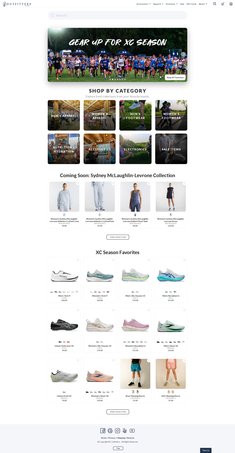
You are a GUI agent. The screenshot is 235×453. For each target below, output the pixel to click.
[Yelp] (125, 430)
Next (183, 54)
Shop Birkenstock (175, 77)
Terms (103, 438)
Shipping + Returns (125, 438)
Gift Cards (191, 4)
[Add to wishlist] (78, 183)
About (202, 4)
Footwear (170, 4)
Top (118, 448)
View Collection (118, 237)
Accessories (142, 4)
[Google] (110, 430)
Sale (182, 4)
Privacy (111, 438)
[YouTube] (132, 430)
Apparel (157, 4)
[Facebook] (102, 430)
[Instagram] (117, 430)
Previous (51, 54)
